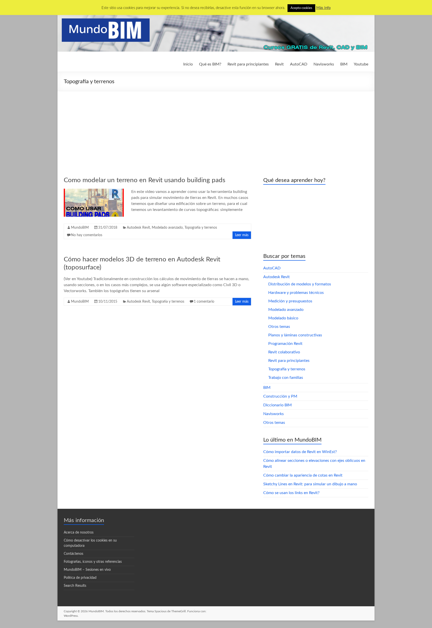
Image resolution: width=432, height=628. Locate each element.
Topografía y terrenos (200, 227)
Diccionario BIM (277, 405)
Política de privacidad (80, 578)
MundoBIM (80, 227)
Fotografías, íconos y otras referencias (93, 562)
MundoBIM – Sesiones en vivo (87, 570)
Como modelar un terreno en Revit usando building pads (144, 180)
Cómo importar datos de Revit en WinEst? (300, 452)
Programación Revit (285, 344)
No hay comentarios (86, 235)
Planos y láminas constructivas (295, 335)
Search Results (75, 586)
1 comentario (204, 301)
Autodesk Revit (138, 227)
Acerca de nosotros (79, 532)
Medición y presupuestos (290, 301)
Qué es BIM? (210, 64)
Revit (279, 64)
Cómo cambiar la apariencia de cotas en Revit (302, 475)
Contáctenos (73, 554)
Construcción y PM (280, 396)
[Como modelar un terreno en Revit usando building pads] (94, 191)
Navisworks (324, 64)
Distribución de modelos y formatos (299, 284)
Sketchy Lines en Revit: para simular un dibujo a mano (310, 484)
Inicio (188, 64)
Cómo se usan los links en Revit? (291, 493)
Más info (323, 8)
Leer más (241, 235)
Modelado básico (283, 318)
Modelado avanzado (167, 227)
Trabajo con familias (285, 378)
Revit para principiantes (248, 64)
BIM (344, 64)
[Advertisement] (216, 129)
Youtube (361, 64)
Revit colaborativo (284, 352)
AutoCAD (298, 64)
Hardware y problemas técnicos (296, 293)
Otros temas (279, 327)
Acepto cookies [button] (301, 8)
